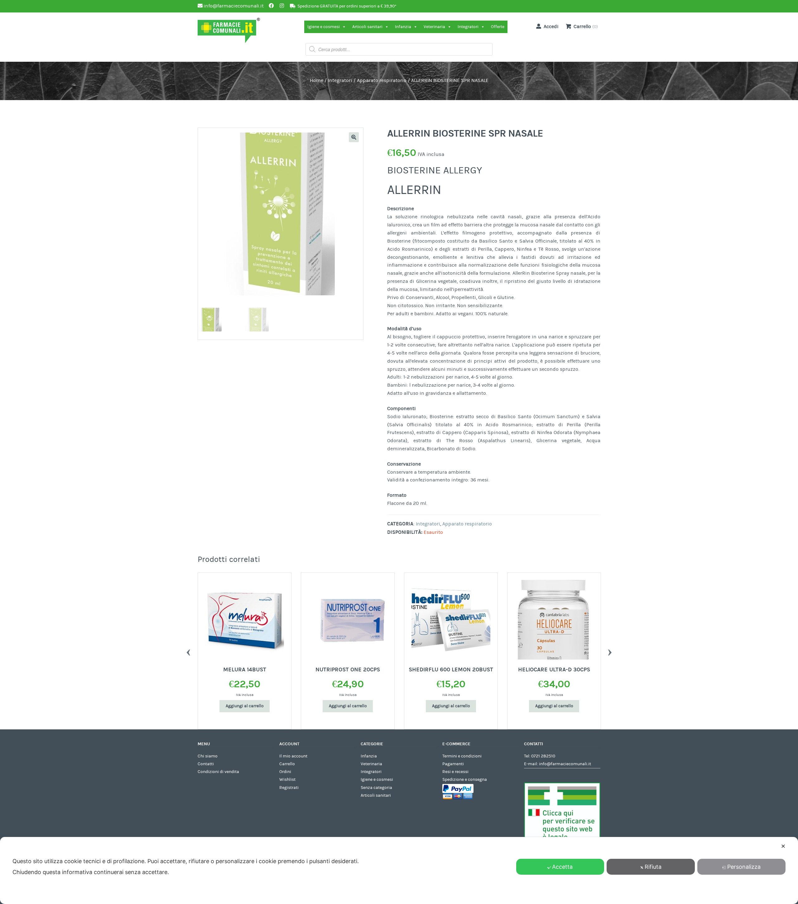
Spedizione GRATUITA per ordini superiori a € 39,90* (347, 6)
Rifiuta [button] (653, 866)
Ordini (285, 771)
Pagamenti (453, 763)
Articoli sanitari (367, 26)
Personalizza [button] (744, 866)
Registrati (289, 787)
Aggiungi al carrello (245, 705)
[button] (354, 137)
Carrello (287, 763)
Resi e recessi (455, 771)
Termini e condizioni (462, 756)
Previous (188, 651)
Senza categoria (376, 787)
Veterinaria (434, 26)
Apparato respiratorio (381, 80)
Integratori (468, 26)
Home (316, 80)
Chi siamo (208, 756)
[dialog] (399, 870)
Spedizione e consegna (464, 779)
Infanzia (403, 26)
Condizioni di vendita (218, 771)
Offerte (497, 26)
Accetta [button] (562, 866)
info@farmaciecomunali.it (565, 763)
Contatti (206, 763)
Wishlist (287, 779)
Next (610, 651)
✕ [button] (783, 846)
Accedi (551, 26)
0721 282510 (543, 756)
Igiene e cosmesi (323, 26)
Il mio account (293, 756)
